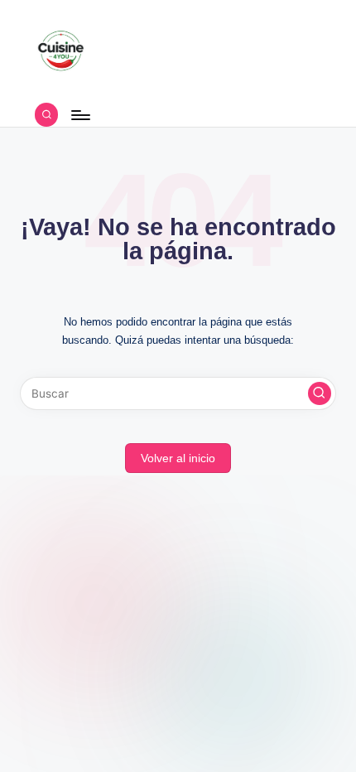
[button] (319, 393)
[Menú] (79, 114)
